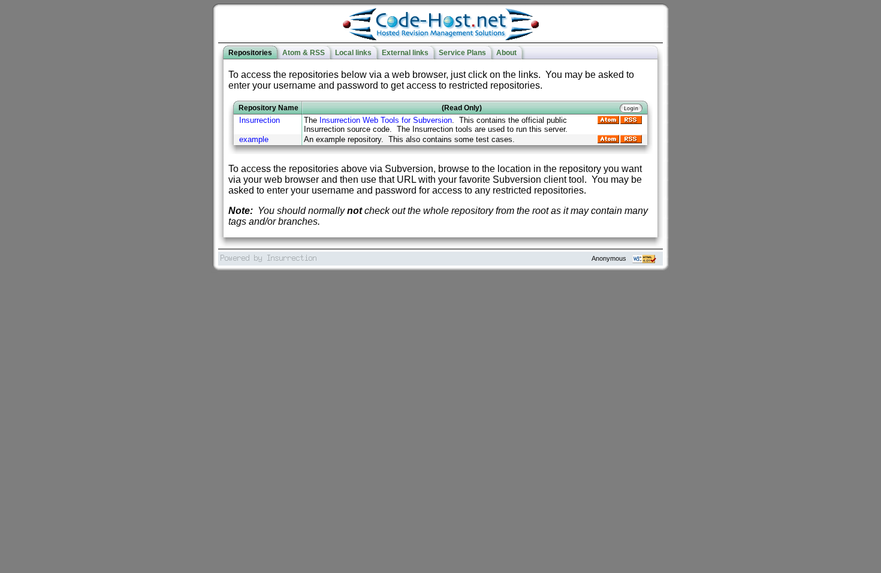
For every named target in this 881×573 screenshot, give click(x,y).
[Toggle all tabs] (590, 53)
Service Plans (462, 53)
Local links (353, 53)
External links (405, 53)
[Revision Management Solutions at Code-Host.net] (441, 37)
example (253, 139)
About (506, 53)
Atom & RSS (303, 53)
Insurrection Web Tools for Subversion (385, 120)
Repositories (250, 53)
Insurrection (259, 120)
